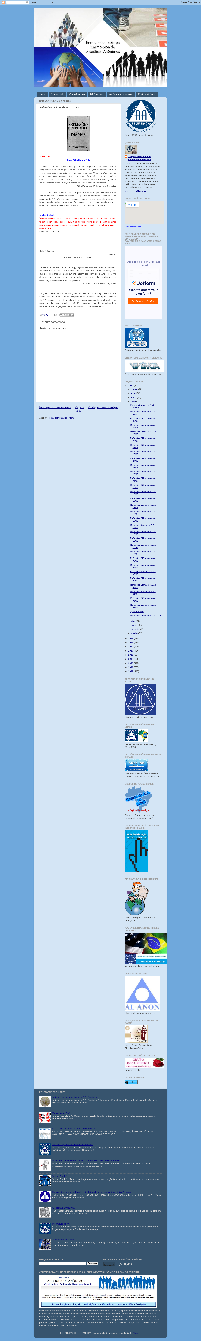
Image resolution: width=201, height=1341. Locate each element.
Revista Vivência (146, 94)
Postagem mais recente (55, 407)
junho (134, 397)
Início (42, 94)
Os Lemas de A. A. (61, 1113)
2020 (131, 385)
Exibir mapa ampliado (133, 227)
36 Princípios (97, 94)
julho (133, 393)
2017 (131, 646)
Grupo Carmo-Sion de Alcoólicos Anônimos (139, 158)
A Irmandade (57, 94)
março (134, 625)
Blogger (136, 1333)
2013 (131, 663)
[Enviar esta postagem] (55, 315)
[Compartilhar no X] (66, 315)
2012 (131, 667)
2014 (131, 659)
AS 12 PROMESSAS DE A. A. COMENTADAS (74, 1129)
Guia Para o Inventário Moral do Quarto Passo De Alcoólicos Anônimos (87, 1160)
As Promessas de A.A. (121, 94)
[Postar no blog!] (63, 315)
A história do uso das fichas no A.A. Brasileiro (74, 1097)
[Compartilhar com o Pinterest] (72, 315)
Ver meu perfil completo (136, 191)
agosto (134, 389)
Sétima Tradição (60, 1176)
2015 (131, 655)
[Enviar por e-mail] (60, 315)
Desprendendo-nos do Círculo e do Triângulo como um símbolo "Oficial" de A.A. (91, 1192)
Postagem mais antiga (103, 407)
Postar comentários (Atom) (61, 418)
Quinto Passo (137, 611)
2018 (131, 642)
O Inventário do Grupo (63, 1240)
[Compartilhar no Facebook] (69, 315)
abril (133, 621)
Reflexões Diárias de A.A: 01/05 (146, 616)
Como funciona (77, 94)
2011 (131, 671)
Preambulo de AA (60, 1224)
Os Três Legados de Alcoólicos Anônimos (72, 1144)
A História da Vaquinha (63, 1208)
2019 (131, 638)
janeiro (134, 633)
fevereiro (135, 629)
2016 (131, 651)
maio (133, 401)
